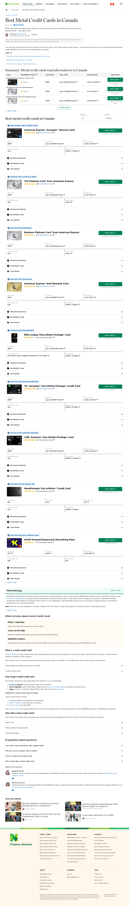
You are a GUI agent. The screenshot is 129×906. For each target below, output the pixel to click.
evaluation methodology (15, 598)
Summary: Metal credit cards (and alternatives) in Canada (28, 56)
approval (61, 689)
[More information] (28, 36)
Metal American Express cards (17, 728)
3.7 (24, 101)
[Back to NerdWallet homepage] (6, 10)
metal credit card (13, 654)
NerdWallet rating (46, 133)
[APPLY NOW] (12, 82)
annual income (14, 709)
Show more (64, 107)
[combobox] (92, 118)
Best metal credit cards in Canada (19, 60)
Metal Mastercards (12, 733)
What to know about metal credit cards (21, 64)
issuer (48, 681)
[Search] (121, 3)
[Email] (13, 779)
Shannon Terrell (21, 34)
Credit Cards (15, 9)
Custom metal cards (13, 671)
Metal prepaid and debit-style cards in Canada (23, 666)
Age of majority (14, 703)
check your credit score (55, 687)
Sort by (107, 114)
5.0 (24, 82)
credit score (15, 705)
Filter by (83, 114)
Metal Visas (10, 722)
